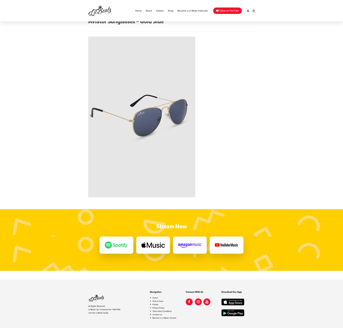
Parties (155, 304)
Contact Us (157, 314)
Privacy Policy (158, 308)
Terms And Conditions (162, 311)
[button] (337, 1)
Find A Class (157, 301)
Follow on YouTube (227, 10)
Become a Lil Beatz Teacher (164, 318)
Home (155, 298)
